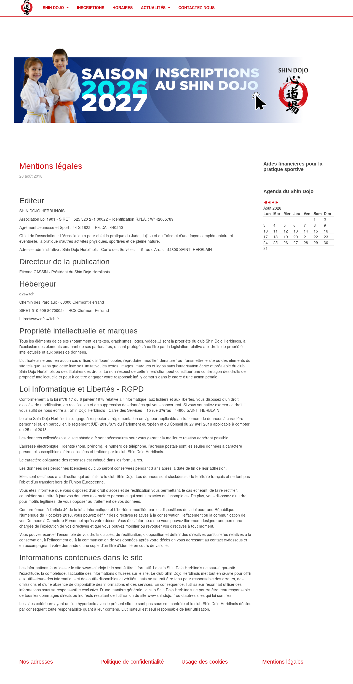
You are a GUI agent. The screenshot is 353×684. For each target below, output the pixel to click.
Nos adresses (36, 662)
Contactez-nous (196, 7)
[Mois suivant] (277, 202)
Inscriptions (90, 7)
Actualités (154, 7)
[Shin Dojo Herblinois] (26, 7)
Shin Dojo (54, 7)
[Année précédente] (265, 202)
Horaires (123, 7)
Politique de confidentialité (132, 662)
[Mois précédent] (269, 202)
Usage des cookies (204, 662)
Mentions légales (50, 165)
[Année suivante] (273, 202)
